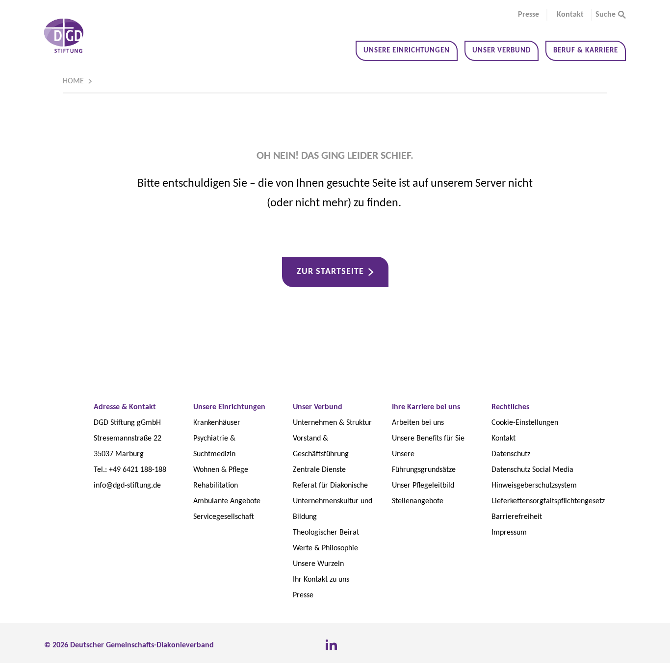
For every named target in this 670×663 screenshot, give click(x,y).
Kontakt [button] (570, 15)
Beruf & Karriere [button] (585, 50)
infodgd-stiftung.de (127, 486)
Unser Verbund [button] (501, 50)
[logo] (63, 36)
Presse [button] (528, 15)
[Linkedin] (331, 645)
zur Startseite (330, 271)
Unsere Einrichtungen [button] (406, 50)
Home (73, 81)
